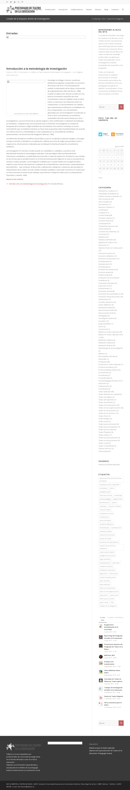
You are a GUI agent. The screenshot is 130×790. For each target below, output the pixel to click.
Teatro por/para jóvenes (108, 437)
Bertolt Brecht (104, 502)
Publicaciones (104, 386)
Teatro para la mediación (108, 427)
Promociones (104, 372)
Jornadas (102, 321)
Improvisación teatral (107, 310)
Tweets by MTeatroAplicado (109, 464)
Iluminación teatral (106, 307)
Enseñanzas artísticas (107, 269)
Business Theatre (105, 207)
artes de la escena (106, 495)
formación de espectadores (109, 542)
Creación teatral (105, 221)
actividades (103, 488)
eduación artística (106, 531)
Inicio (103, 19)
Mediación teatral (105, 345)
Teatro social (103, 443)
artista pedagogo (105, 499)
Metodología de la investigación (60, 72)
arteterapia (118, 495)
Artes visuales (104, 202)
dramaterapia (104, 528)
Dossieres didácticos (107, 256)
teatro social (104, 602)
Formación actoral (105, 291)
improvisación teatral (107, 552)
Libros (101, 326)
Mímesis (102, 353)
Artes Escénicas (105, 199)
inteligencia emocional (107, 556)
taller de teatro (105, 581)
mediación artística (106, 566)
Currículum (103, 234)
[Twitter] (11, 2)
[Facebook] (7, 2)
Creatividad (103, 223)
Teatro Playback (105, 432)
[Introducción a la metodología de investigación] (46, 51)
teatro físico (104, 595)
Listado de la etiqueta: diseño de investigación (28, 18)
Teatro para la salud (106, 429)
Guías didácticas (105, 305)
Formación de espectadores (109, 294)
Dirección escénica (106, 253)
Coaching (102, 210)
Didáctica (102, 237)
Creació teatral (104, 215)
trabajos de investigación (108, 606)
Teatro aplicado (105, 391)
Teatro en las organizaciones (110, 408)
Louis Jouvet (103, 329)
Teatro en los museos (107, 413)
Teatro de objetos (105, 397)
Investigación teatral (106, 318)
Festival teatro (104, 288)
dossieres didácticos (106, 524)
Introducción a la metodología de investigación (36, 68)
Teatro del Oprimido (106, 400)
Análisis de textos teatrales (109, 196)
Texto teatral (103, 451)
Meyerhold (103, 573)
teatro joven (114, 595)
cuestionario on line (106, 513)
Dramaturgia (103, 267)
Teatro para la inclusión (108, 424)
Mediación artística (106, 340)
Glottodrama (103, 299)
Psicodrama (103, 375)
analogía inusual (105, 492)
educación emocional (107, 535)
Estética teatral (104, 275)
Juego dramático (105, 324)
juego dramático (105, 559)
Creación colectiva (105, 218)
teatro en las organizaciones (109, 591)
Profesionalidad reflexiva (108, 370)
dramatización (116, 528)
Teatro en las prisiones (107, 410)
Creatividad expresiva (107, 226)
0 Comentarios (23, 72)
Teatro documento (106, 402)
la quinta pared (105, 563)
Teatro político (104, 435)
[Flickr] (18, 2)
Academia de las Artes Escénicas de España (110, 479)
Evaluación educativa (107, 283)
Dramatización (104, 264)
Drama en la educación (107, 258)
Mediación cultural (106, 343)
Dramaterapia (104, 261)
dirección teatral (105, 520)
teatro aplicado (105, 584)
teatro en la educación (107, 588)
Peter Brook (114, 573)
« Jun (100, 177)
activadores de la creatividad (109, 485)
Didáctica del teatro (106, 240)
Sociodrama (103, 389)
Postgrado (103, 362)
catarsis (114, 502)
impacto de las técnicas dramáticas (108, 547)
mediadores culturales (107, 570)
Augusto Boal (117, 499)
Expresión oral (104, 286)
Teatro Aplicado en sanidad (109, 394)
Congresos (103, 212)
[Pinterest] (22, 2)
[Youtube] (15, 2)
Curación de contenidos (108, 231)
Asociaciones (104, 204)
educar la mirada (105, 538)
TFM (111, 602)
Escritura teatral (105, 272)
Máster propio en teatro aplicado (102, 748)
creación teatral (105, 510)
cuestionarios (104, 517)
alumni (112, 488)
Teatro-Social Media (106, 446)
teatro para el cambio (107, 599)
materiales (116, 563)
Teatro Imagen (104, 418)
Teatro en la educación (107, 405)
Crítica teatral (104, 229)
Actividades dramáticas (107, 194)
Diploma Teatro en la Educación (111, 248)
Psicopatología (104, 378)
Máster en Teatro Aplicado (41, 72)
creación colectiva (114, 506)
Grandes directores (106, 302)
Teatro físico (103, 416)
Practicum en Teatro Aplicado (110, 364)
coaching (103, 506)
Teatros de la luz (105, 448)
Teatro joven (103, 421)
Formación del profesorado (109, 297)
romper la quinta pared (108, 577)
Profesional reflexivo (107, 367)
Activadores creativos (107, 191)
